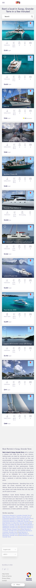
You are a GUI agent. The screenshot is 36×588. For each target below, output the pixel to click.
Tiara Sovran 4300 (10, 310)
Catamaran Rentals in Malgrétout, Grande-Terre (18, 526)
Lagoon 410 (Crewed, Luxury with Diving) (18, 344)
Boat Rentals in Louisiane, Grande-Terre (17, 529)
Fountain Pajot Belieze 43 (12, 208)
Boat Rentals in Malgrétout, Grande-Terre (18, 525)
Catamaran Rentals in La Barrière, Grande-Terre (17, 521)
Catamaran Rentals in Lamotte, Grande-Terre (17, 515)
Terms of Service (7, 576)
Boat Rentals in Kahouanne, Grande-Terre (15, 533)
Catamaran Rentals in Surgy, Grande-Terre (16, 520)
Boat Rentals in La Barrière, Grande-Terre (15, 523)
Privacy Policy (6, 578)
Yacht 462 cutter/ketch (11, 412)
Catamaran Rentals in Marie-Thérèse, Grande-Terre (18, 528)
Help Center (5, 574)
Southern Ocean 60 (10, 174)
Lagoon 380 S (8, 378)
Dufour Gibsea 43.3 (10, 140)
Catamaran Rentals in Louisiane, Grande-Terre (17, 531)
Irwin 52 (6, 106)
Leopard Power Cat (10, 276)
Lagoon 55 (7, 72)
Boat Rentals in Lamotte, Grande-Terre (17, 523)
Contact (4, 580)
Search (7, 16)
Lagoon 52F (8, 38)
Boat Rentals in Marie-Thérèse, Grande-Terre (16, 517)
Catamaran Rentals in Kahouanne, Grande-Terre (17, 518)
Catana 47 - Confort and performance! (18, 242)
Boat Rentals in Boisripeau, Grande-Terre (16, 534)
